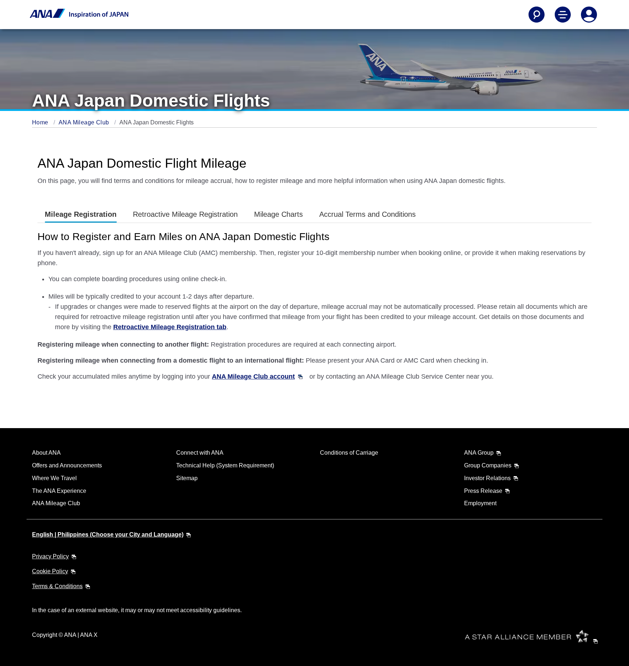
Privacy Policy (50, 556)
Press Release (483, 491)
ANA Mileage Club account (253, 376)
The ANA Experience (59, 491)
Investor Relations (487, 478)
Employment (480, 503)
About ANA (46, 453)
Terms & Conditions (57, 586)
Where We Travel (54, 478)
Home (41, 122)
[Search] (537, 15)
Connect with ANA (199, 453)
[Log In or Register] (589, 15)
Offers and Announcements (67, 465)
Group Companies (487, 465)
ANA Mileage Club (85, 122)
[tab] (80, 214)
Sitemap (187, 478)
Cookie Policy (50, 571)
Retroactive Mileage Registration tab (169, 327)
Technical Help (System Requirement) (225, 465)
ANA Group (479, 453)
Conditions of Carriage (349, 453)
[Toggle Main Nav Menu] (563, 15)
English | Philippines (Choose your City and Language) (107, 534)
